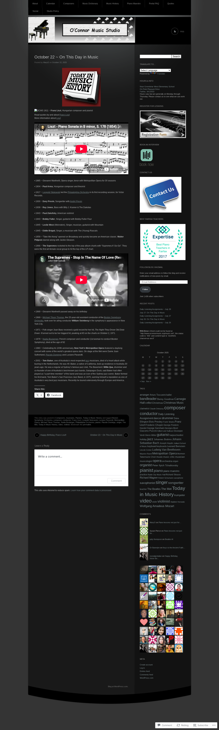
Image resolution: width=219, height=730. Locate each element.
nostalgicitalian (156, 556)
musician (180, 456)
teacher (143, 489)
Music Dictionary (90, 3)
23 (163, 374)
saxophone (178, 478)
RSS (182, 32)
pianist (98, 422)
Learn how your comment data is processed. (91, 490)
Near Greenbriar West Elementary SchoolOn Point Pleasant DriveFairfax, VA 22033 (157, 89)
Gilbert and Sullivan (165, 431)
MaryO (46, 62)
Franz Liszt (65, 115)
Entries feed (145, 671)
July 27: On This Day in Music (152, 313)
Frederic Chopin (154, 425)
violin (154, 502)
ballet (169, 395)
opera (157, 461)
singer (119, 422)
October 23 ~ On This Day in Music (106, 435)
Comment (116, 480)
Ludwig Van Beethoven (166, 449)
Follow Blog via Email (151, 267)
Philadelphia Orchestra (78, 192)
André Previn (76, 201)
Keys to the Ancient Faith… (174, 548)
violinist (67, 425)
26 (183, 374)
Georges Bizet (171, 428)
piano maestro (171, 471)
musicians (70, 418)
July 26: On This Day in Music (152, 319)
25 (176, 374)
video (60, 425)
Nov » (148, 381)
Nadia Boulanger (50, 339)
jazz (87, 360)
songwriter (175, 483)
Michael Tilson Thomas (53, 317)
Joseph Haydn (166, 443)
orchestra (167, 461)
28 (150, 378)
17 (169, 370)
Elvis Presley (156, 421)
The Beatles (154, 488)
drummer (167, 418)
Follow (145, 289)
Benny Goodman (165, 399)
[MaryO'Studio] (109, 31)
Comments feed (146, 675)
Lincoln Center (146, 450)
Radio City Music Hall (156, 475)
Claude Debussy (157, 409)
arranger (144, 394)
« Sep (142, 381)
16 (163, 370)
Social (35, 11)
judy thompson (156, 539)
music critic (169, 457)
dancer (157, 418)
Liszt (58, 118)
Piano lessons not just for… (170, 522)
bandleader (148, 399)
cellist (148, 402)
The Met (166, 489)
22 (156, 374)
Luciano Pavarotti (106, 420)
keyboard (151, 446)
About (35, 3)
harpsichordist (176, 435)
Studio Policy (53, 11)
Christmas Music (174, 402)
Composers (68, 3)
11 (176, 366)
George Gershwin (155, 428)
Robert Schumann (165, 478)
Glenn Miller (150, 435)
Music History (112, 3)
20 (143, 374)
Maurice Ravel (146, 454)
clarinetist (144, 408)
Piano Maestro (134, 3)
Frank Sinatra (168, 422)
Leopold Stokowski (51, 192)
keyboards (162, 446)
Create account (146, 665)
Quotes (170, 3)
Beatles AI (169, 539)
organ (175, 461)
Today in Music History (92, 418)
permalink (87, 425)
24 (169, 374)
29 (156, 378)
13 (143, 370)
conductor (67, 420)
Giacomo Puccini (148, 431)
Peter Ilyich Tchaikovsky (165, 465)
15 (156, 370)
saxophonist (147, 483)
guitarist (163, 435)
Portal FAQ (154, 3)
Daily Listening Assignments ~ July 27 (155, 316)
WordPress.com (146, 678)
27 (143, 378)
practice (143, 474)
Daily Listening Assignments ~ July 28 (155, 309)
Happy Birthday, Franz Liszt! (53, 435)
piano (158, 471)
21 (150, 374)
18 (176, 370)
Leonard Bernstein (176, 446)
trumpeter (179, 495)
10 (169, 366)
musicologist (146, 461)
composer (57, 420)
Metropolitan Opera (164, 453)
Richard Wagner (149, 477)
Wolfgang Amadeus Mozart (157, 506)
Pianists (78, 418)
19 (183, 370)
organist (146, 465)
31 (169, 378)
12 (183, 366)
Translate (161, 74)
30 (163, 378)
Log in (142, 668)
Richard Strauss (173, 474)
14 (150, 370)
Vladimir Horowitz (177, 502)
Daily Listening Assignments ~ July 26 (155, 323)
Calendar (50, 3)
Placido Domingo (54, 355)
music (159, 456)
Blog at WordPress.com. (118, 686)
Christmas (157, 402)
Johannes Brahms (163, 439)
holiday (143, 439)
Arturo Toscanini (158, 395)
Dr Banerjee (155, 548)
